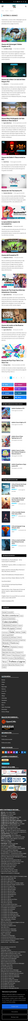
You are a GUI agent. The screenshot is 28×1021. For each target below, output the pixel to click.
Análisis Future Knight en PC (19, 422)
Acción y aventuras (10, 615)
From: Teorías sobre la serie (7, 868)
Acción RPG (10, 612)
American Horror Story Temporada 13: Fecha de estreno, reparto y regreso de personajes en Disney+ (13, 591)
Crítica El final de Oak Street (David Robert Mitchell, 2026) (19, 485)
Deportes (20, 625)
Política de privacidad (7, 739)
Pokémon (20, 647)
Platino (5, 646)
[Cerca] (26, 990)
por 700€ (10, 818)
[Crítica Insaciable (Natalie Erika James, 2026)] (6, 517)
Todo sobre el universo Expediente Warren (11, 860)
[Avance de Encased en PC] (14, 246)
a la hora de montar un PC (10, 825)
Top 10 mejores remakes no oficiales (9, 979)
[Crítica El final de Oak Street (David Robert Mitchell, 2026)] (6, 489)
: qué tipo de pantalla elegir (9, 827)
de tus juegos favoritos (8, 840)
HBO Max (18, 632)
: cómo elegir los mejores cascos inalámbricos (13, 830)
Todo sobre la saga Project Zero (8, 887)
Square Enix (5, 658)
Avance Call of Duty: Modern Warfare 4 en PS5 (13, 578)
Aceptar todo (14, 1006)
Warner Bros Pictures (14, 665)
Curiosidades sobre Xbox (7, 910)
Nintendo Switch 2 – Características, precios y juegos (13, 853)
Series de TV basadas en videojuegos (9, 850)
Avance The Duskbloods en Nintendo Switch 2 (13, 574)
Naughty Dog (22, 640)
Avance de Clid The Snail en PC (12, 191)
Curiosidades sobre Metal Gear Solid (9, 914)
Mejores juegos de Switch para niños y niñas (11, 955)
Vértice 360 (4, 665)
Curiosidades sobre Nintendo (8, 909)
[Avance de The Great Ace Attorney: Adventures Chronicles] (14, 281)
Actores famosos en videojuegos (8, 929)
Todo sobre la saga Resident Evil (8, 894)
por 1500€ (11, 822)
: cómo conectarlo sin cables (13, 837)
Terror (4, 662)
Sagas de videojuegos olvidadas (8, 919)
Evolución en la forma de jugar (8, 960)
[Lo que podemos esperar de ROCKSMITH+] (14, 212)
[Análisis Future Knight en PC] (6, 427)
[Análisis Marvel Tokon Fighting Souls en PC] (6, 441)
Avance (6, 10)
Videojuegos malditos (6, 950)
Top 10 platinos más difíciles (7, 986)
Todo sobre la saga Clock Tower (8, 881)
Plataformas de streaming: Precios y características (13, 951)
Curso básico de (6, 841)
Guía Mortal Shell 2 (6, 581)
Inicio (3, 10)
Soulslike (23, 655)
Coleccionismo (6, 625)
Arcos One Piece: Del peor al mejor (9, 869)
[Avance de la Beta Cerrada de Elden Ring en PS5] (14, 70)
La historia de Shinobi (6, 932)
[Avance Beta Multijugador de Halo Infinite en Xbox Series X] (14, 109)
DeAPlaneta (14, 625)
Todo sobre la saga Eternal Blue (8, 889)
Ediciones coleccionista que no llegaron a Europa (12, 922)
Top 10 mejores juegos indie (7, 978)
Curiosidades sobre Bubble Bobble (9, 912)
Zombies (4, 667)
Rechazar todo (14, 1017)
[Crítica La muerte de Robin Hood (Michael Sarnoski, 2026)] (6, 545)
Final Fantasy (5, 632)
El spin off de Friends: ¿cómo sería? (9, 871)
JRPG (3, 635)
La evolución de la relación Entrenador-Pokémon (12, 938)
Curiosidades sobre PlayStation (8, 907)
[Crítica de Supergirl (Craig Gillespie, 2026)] (6, 531)
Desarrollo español (8, 628)
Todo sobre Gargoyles (6, 884)
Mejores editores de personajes (8, 961)
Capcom (4, 618)
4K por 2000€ (12, 823)
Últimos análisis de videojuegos (13, 404)
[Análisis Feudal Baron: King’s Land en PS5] (6, 469)
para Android (7, 815)
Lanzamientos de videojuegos (9, 637)
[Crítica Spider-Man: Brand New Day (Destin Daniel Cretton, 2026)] (6, 503)
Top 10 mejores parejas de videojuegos (10, 975)
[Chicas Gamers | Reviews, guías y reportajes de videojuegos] (14, 6)
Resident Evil (20, 652)
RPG (3, 655)
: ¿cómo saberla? (9, 833)
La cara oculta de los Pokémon (8, 940)
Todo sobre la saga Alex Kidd (8, 891)
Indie (23, 632)
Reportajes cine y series (8, 652)
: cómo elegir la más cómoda (10, 828)
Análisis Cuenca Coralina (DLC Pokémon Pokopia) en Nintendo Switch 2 (18, 452)
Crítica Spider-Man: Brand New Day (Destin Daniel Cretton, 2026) (18, 499)
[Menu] (3, 6)
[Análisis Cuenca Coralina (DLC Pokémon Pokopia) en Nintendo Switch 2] (6, 455)
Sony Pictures (16, 655)
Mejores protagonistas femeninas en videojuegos (12, 963)
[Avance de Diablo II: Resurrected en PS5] (14, 148)
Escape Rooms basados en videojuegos (10, 956)
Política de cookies (6, 742)
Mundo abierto (15, 640)
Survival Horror (19, 658)
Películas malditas (5, 948)
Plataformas (14, 643)
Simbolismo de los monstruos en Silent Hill (11, 971)
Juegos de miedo (9, 635)
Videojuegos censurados (7, 965)
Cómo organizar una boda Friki (8, 947)
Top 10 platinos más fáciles (7, 984)
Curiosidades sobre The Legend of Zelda (10, 915)
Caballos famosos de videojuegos (9, 958)
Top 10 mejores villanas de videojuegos (10, 976)
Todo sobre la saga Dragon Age (8, 878)
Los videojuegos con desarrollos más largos (11, 851)
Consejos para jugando (11, 846)
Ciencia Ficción (11, 618)
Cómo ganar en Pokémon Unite (8, 925)
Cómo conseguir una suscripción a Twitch (13, 848)
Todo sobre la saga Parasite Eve (8, 892)
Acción (4, 612)
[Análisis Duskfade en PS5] (6, 413)
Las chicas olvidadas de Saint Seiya (9, 904)
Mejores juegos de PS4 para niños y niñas (10, 953)
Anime (21, 615)
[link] (2, 2)
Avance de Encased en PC (10, 255)
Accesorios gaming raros (7, 966)
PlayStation (14, 647)
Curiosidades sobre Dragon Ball (8, 917)
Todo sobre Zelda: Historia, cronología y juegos (12, 883)
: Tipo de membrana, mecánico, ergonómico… (14, 832)
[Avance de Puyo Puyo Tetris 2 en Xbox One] (14, 351)
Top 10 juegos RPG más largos (8, 983)
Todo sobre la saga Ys (6, 897)
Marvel (19, 637)
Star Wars (11, 658)
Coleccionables (9, 622)
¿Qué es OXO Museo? (6, 920)
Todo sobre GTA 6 (5, 927)
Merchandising (6, 640)
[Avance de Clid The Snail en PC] (14, 181)
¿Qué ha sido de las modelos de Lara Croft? (11, 906)
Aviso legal (4, 736)
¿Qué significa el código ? (8, 845)
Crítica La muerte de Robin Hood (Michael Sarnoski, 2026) (18, 541)
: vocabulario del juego (9, 843)
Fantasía (18, 628)
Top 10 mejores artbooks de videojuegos (10, 981)
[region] (14, 1005)
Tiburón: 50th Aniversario (7, 858)
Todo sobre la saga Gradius (7, 896)
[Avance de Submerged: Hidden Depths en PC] (14, 35)
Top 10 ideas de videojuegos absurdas (10, 988)
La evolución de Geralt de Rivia (8, 937)
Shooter (9, 655)
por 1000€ (13, 820)
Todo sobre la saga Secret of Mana (9, 899)
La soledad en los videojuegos (8, 935)
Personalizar (15, 1011)
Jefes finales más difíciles (7, 968)
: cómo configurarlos (11, 835)
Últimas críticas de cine (10, 479)
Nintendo (5, 643)
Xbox (22, 665)
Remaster (10, 649)
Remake (4, 649)
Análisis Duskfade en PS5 (18, 408)
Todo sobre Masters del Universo (9, 865)
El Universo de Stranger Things (8, 866)
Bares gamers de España (6, 924)
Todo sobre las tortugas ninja (8, 886)
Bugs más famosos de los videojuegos (10, 970)
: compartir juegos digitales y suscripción (12, 838)
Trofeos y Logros (17, 661)
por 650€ (11, 817)
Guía (11, 632)
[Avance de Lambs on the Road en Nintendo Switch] (14, 316)
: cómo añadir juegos (8, 812)
